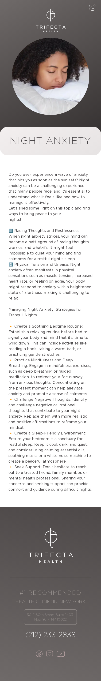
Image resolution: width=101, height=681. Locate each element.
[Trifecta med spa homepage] (50, 20)
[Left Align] (8, 7)
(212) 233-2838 (50, 634)
